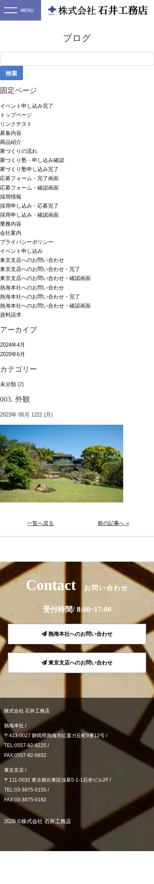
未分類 (8, 384)
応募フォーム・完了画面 (29, 178)
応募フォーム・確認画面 (29, 188)
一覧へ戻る (40, 523)
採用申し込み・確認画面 (29, 215)
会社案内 (10, 233)
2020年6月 (12, 354)
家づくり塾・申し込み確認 (32, 160)
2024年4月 (12, 345)
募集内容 (10, 133)
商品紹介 (10, 142)
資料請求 (10, 315)
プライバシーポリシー (26, 242)
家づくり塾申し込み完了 (29, 169)
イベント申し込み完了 (26, 106)
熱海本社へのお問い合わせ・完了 (40, 297)
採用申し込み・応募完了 (29, 206)
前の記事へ (111, 523)
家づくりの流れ (18, 151)
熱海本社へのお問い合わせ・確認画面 (45, 306)
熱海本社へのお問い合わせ (32, 288)
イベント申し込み (21, 251)
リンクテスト (16, 124)
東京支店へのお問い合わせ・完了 (40, 269)
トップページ (16, 115)
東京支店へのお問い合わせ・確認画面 (45, 278)
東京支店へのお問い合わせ (32, 260)
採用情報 (10, 197)
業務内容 (10, 224)
